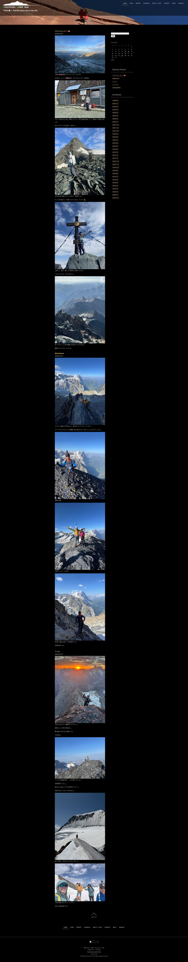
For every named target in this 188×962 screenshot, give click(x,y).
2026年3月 (115, 115)
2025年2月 (115, 155)
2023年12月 (115, 198)
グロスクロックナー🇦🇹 (62, 31)
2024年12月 (115, 161)
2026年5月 (115, 109)
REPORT (138, 3)
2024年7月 (115, 176)
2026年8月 (115, 100)
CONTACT (166, 3)
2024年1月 (115, 195)
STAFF (131, 3)
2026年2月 (115, 118)
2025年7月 (115, 140)
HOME (125, 3)
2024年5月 (115, 182)
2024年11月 (115, 164)
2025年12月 (115, 125)
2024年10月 (115, 167)
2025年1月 (115, 158)
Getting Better (116, 87)
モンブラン (115, 84)
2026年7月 (115, 103)
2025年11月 (115, 128)
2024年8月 (115, 173)
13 (125, 51)
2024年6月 (115, 179)
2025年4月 (115, 149)
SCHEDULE (146, 3)
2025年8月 (115, 137)
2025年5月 (115, 146)
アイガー (58, 651)
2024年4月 (115, 185)
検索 (112, 31)
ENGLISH (181, 3)
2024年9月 (115, 170)
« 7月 (112, 60)
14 (128, 51)
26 (122, 55)
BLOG (174, 3)
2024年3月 (115, 188)
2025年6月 (115, 143)
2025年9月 (115, 134)
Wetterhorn (59, 353)
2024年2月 (115, 191)
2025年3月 (115, 152)
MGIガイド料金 (156, 3)
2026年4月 (115, 112)
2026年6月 (115, 106)
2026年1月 (115, 122)
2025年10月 (115, 131)
